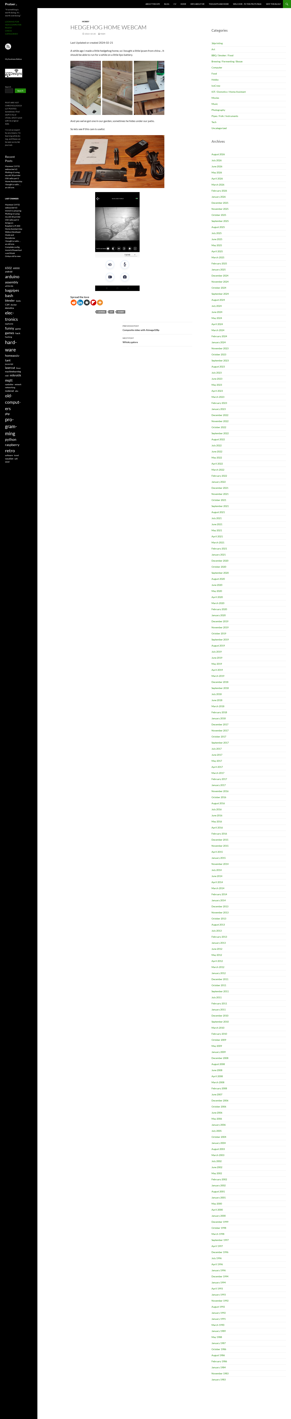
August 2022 (218, 439)
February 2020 (219, 609)
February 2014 (219, 894)
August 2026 (218, 154)
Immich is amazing (13, 210)
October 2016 (219, 797)
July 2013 (217, 930)
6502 (8, 268)
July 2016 (217, 809)
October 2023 (219, 354)
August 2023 (218, 366)
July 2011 (217, 997)
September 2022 (220, 433)
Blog (166, 4)
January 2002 (219, 1185)
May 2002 (217, 1173)
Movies (215, 97)
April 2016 (217, 827)
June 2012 (217, 948)
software (9, 455)
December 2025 (220, 202)
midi (7, 376)
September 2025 (220, 221)
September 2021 (220, 506)
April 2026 (217, 178)
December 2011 (220, 979)
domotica (9, 308)
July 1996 (217, 1258)
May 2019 (217, 663)
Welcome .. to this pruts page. (247, 4)
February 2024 (219, 336)
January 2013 (219, 942)
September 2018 (220, 688)
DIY (111, 312)
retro (10, 450)
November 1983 (220, 1373)
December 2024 (220, 275)
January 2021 (219, 554)
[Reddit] (74, 302)
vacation (9, 458)
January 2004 (219, 1143)
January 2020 (219, 615)
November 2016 (220, 791)
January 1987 (219, 1343)
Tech (214, 122)
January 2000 (219, 1215)
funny (9, 328)
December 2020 (220, 560)
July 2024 (217, 305)
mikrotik (15, 375)
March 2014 (218, 888)
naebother (9, 384)
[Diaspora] (87, 302)
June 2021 (217, 524)
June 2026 (217, 166)
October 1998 (219, 1227)
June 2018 (217, 700)
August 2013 (218, 924)
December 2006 (220, 1100)
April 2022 (217, 463)
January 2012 (219, 973)
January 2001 (219, 1197)
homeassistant (12, 358)
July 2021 (217, 518)
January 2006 (219, 1124)
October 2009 (219, 1039)
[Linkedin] (80, 302)
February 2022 (219, 475)
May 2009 (217, 1045)
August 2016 (218, 803)
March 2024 (218, 330)
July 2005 (217, 1130)
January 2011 (219, 1009)
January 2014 (219, 900)
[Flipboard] (93, 302)
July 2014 (217, 870)
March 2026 (218, 184)
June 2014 (217, 876)
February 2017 (219, 779)
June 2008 (217, 1070)
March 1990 (218, 1324)
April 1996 (217, 1264)
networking (10, 387)
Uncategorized (219, 128)
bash (9, 295)
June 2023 (217, 378)
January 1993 (219, 1294)
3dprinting (217, 43)
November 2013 (220, 912)
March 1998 (218, 1233)
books (18, 301)
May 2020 (217, 591)
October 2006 (219, 1106)
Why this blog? (273, 4)
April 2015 (217, 851)
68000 (16, 268)
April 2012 (217, 961)
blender (10, 300)
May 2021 (217, 530)
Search (8, 87)
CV (175, 4)
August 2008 (218, 1064)
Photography (218, 110)
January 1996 (219, 1270)
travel (16, 455)
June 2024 (217, 312)
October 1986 (219, 1349)
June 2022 (217, 451)
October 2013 (219, 918)
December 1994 (220, 1276)
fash (102, 34)
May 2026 (217, 172)
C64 (7, 304)
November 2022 (220, 421)
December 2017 (220, 724)
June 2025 (217, 239)
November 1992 (220, 1300)
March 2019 (218, 675)
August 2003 (218, 1149)
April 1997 (217, 1246)
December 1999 (220, 1221)
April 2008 (217, 1076)
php (7, 413)
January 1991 (219, 1318)
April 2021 (217, 536)
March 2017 (218, 773)
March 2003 (218, 1155)
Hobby (85, 21)
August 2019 (218, 645)
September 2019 (220, 639)
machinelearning (13, 371)
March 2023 (218, 396)
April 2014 (217, 882)
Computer (217, 67)
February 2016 (219, 833)
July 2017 (217, 748)
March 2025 (218, 257)
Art (213, 49)
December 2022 (220, 415)
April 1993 (217, 1288)
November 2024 (220, 281)
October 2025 (219, 214)
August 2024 (218, 299)
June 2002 (217, 1167)
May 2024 (217, 318)
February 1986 (219, 1361)
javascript (9, 364)
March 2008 (218, 1082)
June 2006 (217, 1112)
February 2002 (219, 1179)
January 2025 (219, 269)
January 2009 (219, 1052)
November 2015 (220, 845)
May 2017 (217, 760)
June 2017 (217, 754)
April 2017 (217, 766)
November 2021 (220, 493)
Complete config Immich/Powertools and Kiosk (13, 250)
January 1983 (219, 1379)
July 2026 (217, 160)
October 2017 (219, 736)
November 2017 (220, 730)
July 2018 (217, 694)
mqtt (9, 380)
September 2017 (220, 742)
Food (214, 73)
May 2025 (217, 245)
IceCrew (216, 85)
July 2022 (217, 445)
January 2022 (219, 481)
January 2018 (219, 718)
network (18, 384)
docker (14, 305)
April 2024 (217, 324)
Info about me (197, 4)
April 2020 (217, 597)
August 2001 (218, 1191)
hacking (8, 337)
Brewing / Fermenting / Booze (227, 61)
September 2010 (220, 1021)
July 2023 (217, 372)
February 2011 (219, 1003)
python (10, 439)
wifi (16, 458)
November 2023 (220, 348)
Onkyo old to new (13, 256)
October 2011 (219, 985)
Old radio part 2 (12, 178)
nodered (9, 390)
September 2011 (220, 991)
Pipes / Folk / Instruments (225, 116)
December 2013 (220, 906)
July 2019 (217, 651)
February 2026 (219, 190)
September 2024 (220, 293)
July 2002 (217, 1161)
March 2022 (218, 469)
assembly (11, 282)
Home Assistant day (13, 181)
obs (16, 391)
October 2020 (219, 566)
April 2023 (217, 390)
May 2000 (217, 1203)
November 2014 (220, 863)
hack (17, 333)
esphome (9, 323)
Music (215, 103)
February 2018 (219, 712)
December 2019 (220, 621)
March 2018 (218, 706)
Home (183, 4)
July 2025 (217, 233)
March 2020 (218, 603)
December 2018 (220, 682)
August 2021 (218, 512)
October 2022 (219, 427)
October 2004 (219, 1136)
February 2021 (219, 548)
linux (18, 368)
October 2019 (219, 633)
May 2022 (217, 457)
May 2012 (217, 954)
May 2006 (217, 1118)
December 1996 (220, 1252)
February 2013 (219, 936)
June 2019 (217, 657)
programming (11, 426)
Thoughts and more (219, 4)
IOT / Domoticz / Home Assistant (229, 91)
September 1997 (220, 1240)
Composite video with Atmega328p (141, 328)
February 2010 (219, 1033)
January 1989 (219, 1331)
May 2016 (217, 821)
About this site (153, 4)
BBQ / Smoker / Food (222, 55)
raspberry (12, 445)
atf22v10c (9, 286)
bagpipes (12, 290)
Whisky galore (130, 340)
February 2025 (219, 263)
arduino (12, 276)
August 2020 (218, 578)
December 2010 (220, 1015)
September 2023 (220, 360)
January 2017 (219, 785)
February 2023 (219, 403)
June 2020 (217, 584)
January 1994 (219, 1282)
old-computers (13, 402)
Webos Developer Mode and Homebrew (13, 235)
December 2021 (220, 487)
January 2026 (219, 196)
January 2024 (219, 342)
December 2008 (220, 1058)
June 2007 (217, 1094)
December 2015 (220, 839)
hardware (11, 345)
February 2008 (219, 1088)
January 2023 (219, 409)
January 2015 (219, 857)
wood (7, 462)
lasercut (10, 367)
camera (101, 312)
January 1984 (219, 1367)
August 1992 (218, 1306)
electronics (11, 316)
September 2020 (220, 572)
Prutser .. (11, 4)
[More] (100, 302)
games (9, 333)
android (8, 271)
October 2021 (219, 500)
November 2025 (220, 208)
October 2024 (219, 287)
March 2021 (218, 542)
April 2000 (217, 1209)
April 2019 (217, 669)
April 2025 (217, 251)
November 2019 (220, 627)
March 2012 (218, 967)
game (18, 328)
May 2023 (217, 384)
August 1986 (218, 1355)
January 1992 (219, 1312)
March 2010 (218, 1027)
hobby (121, 312)
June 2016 (217, 815)
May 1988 (217, 1337)
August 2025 (218, 227)
